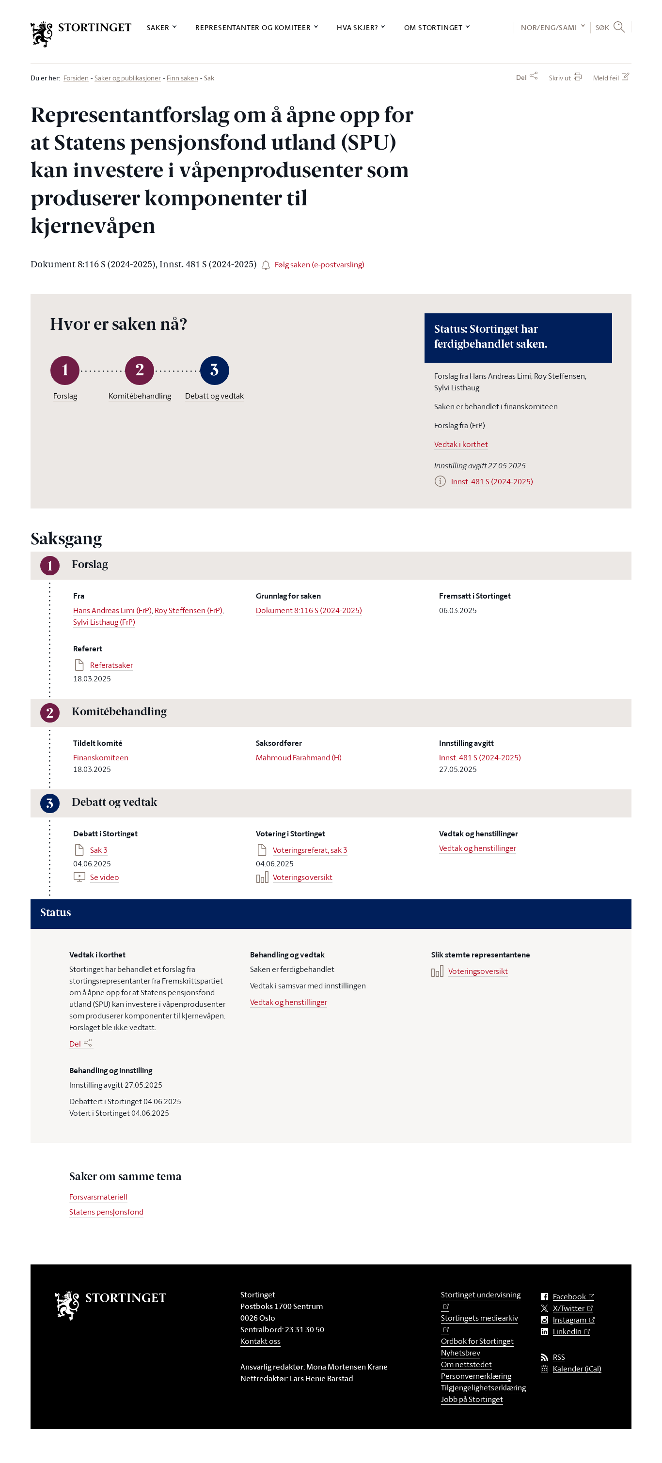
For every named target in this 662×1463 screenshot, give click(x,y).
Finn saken (182, 78)
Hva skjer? (357, 27)
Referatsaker (111, 665)
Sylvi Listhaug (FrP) (104, 621)
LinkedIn (567, 1331)
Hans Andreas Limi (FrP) (112, 610)
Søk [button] (603, 27)
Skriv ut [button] (560, 77)
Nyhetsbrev (460, 1352)
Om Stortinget (433, 27)
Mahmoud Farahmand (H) (299, 757)
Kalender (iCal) (577, 1369)
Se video (104, 877)
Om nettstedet (466, 1364)
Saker (158, 27)
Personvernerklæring (476, 1376)
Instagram (569, 1320)
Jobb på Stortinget (472, 1399)
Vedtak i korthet (461, 444)
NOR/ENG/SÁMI (549, 27)
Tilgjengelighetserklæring (483, 1387)
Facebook (569, 1297)
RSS (559, 1357)
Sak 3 (99, 850)
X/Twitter (568, 1308)
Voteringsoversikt (302, 877)
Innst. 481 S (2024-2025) (480, 757)
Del (521, 77)
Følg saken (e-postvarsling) (319, 264)
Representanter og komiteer (253, 27)
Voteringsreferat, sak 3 (310, 850)
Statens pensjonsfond (106, 1211)
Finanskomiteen (100, 757)
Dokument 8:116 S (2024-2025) (309, 610)
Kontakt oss (260, 1341)
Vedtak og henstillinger (477, 848)
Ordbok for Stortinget (477, 1341)
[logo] (81, 34)
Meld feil (606, 77)
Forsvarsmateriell (98, 1196)
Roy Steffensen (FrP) (188, 610)
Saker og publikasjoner (128, 78)
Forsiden (76, 78)
